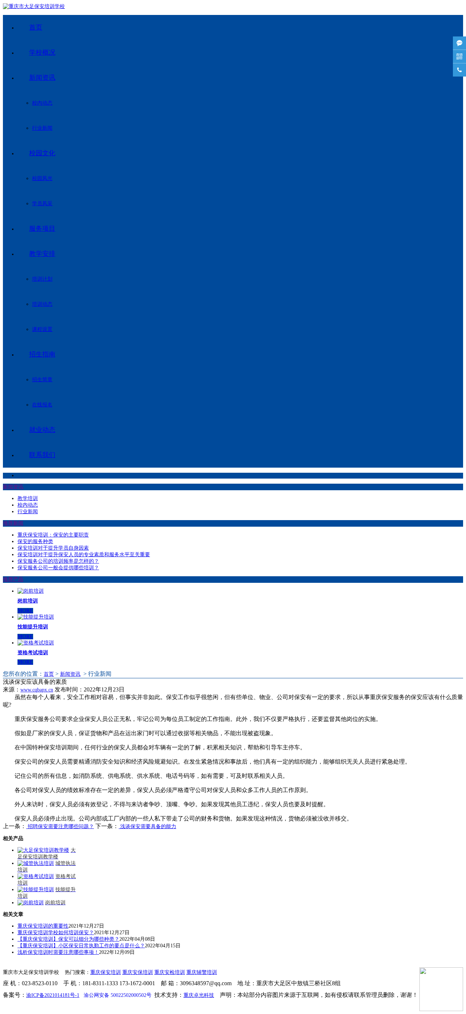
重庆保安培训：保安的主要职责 (53, 535)
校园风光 (42, 178)
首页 (35, 27)
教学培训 (27, 498)
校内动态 (42, 103)
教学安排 (42, 253)
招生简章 (42, 379)
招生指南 (42, 354)
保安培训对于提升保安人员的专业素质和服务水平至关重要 (83, 554)
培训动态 (42, 304)
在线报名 (42, 404)
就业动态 (42, 429)
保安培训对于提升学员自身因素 (53, 548)
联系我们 (42, 455)
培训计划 (42, 279)
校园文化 (42, 153)
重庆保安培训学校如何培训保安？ (55, 932)
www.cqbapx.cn (36, 690)
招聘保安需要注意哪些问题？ (60, 826)
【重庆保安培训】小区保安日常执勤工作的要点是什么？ (81, 945)
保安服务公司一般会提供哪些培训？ (58, 567)
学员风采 (42, 203)
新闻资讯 (42, 77)
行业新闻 (42, 128)
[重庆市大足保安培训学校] (34, 6)
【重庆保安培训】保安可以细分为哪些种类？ (68, 939)
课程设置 (42, 329)
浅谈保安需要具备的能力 (147, 826)
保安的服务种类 (35, 541)
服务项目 (42, 228)
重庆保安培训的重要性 (42, 926)
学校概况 (42, 52)
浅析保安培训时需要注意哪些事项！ (58, 952)
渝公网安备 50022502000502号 (117, 995)
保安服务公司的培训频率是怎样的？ (58, 561)
